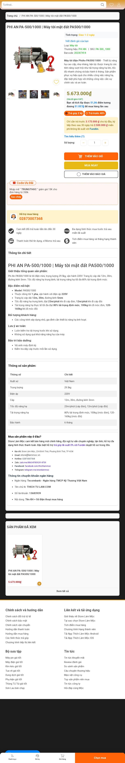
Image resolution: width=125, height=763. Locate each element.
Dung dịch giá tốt (15, 675)
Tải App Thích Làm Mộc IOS (79, 638)
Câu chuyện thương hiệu (77, 670)
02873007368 (31, 219)
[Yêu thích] (111, 4)
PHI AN (82, 49)
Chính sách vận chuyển (18, 625)
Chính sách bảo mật (16, 620)
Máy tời (74, 45)
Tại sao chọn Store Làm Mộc (79, 620)
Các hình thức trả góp (17, 638)
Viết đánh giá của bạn (77, 41)
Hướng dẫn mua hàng (17, 633)
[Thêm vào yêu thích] (56, 82)
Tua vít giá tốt (13, 670)
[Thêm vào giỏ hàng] (39, 584)
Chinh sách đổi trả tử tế (18, 616)
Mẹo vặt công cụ (73, 675)
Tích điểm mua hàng (75, 625)
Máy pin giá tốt (13, 657)
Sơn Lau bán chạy (15, 688)
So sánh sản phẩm (74, 666)
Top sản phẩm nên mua (76, 679)
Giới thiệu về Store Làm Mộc (79, 616)
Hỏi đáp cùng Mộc (74, 688)
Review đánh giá (72, 662)
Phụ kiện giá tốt (14, 679)
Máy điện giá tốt (14, 662)
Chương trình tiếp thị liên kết (20, 642)
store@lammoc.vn (30, 455)
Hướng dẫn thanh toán (17, 629)
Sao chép (16, 197)
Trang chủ (12, 15)
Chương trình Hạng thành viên (80, 629)
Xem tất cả (62, 591)
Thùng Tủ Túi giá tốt (16, 683)
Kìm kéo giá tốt (14, 666)
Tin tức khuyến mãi (74, 657)
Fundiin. (94, 128)
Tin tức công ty (72, 683)
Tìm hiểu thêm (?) (74, 136)
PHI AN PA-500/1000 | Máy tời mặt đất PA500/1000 (23, 572)
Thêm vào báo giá (93, 174)
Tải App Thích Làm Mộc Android (81, 633)
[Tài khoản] (118, 4)
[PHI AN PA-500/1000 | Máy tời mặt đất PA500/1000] (24, 552)
